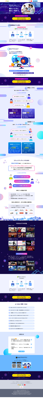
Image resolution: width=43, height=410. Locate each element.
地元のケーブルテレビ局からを (21, 19)
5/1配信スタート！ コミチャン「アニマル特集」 (20, 344)
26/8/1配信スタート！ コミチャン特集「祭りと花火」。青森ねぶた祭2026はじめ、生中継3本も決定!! (20, 340)
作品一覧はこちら (32, 225)
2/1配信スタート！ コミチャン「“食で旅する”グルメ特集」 (20, 348)
